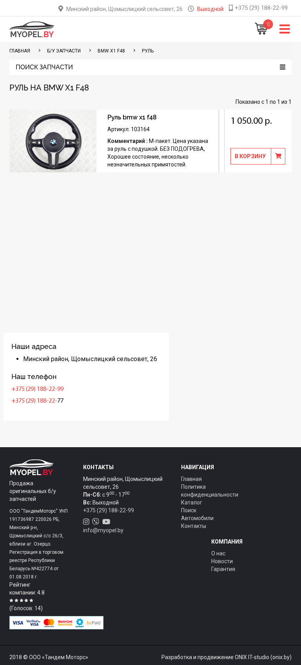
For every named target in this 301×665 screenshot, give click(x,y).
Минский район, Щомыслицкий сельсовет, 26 (124, 9)
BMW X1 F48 (111, 51)
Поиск (188, 510)
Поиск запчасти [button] (44, 67)
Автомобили (197, 518)
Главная (191, 479)
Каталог (191, 502)
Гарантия (223, 569)
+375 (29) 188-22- (34, 401)
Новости (222, 561)
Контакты (193, 526)
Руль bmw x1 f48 (132, 117)
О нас (218, 553)
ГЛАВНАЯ (19, 51)
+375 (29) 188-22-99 (37, 389)
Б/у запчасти (64, 51)
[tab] (150, 67)
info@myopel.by (103, 530)
